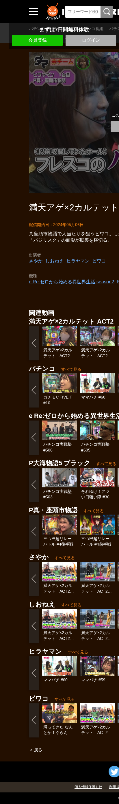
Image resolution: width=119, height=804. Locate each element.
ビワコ (99, 260)
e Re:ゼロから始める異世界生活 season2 (71, 281)
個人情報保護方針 (88, 787)
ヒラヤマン (78, 260)
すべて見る (71, 369)
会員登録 (37, 40)
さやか (36, 260)
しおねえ (54, 260)
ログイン (91, 40)
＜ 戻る (35, 750)
